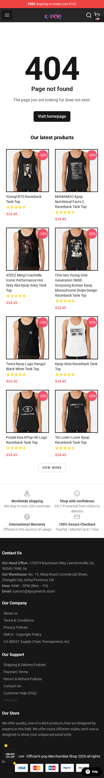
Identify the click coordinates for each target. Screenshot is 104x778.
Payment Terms (16, 672)
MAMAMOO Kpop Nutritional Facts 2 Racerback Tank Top (71, 202)
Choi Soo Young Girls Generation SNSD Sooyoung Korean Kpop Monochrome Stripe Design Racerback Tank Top (76, 285)
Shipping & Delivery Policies (25, 665)
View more (52, 467)
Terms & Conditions (19, 620)
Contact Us (12, 686)
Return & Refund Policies (23, 679)
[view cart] (97, 15)
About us (11, 613)
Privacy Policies (16, 627)
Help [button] (95, 771)
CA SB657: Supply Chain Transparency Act (36, 642)
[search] (89, 15)
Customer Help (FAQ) (20, 693)
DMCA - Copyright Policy (22, 634)
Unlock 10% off (10, 755)
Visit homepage (52, 116)
